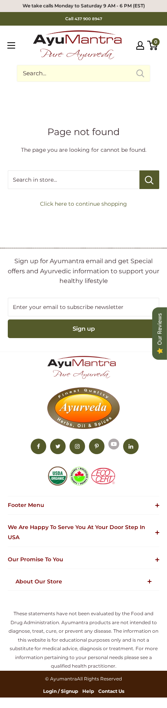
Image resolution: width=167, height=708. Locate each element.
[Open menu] (11, 45)
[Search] (140, 73)
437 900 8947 (88, 18)
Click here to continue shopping (83, 203)
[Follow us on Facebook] (38, 446)
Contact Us (111, 691)
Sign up (84, 328)
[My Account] (140, 45)
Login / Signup (60, 691)
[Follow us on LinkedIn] (131, 446)
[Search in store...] (149, 179)
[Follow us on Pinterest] (96, 446)
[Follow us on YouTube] (113, 444)
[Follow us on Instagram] (77, 446)
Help (88, 691)
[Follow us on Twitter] (58, 446)
